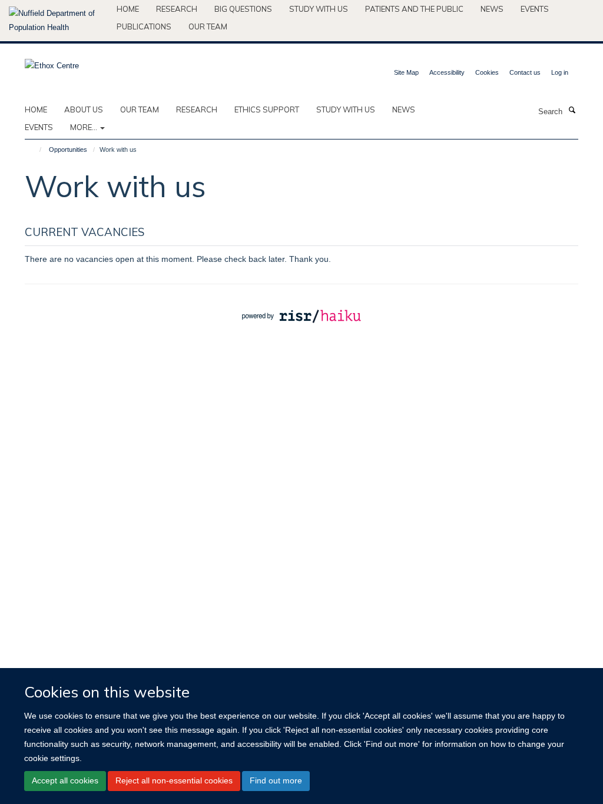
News (492, 9)
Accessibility (447, 72)
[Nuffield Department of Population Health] (58, 21)
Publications (144, 26)
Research (176, 9)
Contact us (525, 72)
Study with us (318, 9)
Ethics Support (266, 109)
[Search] (571, 110)
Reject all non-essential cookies (174, 780)
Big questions (243, 9)
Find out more (276, 780)
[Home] (35, 149)
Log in (559, 72)
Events (535, 9)
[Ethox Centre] (52, 62)
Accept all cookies (65, 780)
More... (84, 127)
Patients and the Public (414, 9)
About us (83, 109)
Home (128, 9)
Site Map (406, 72)
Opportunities (68, 149)
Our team (207, 26)
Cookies (487, 72)
